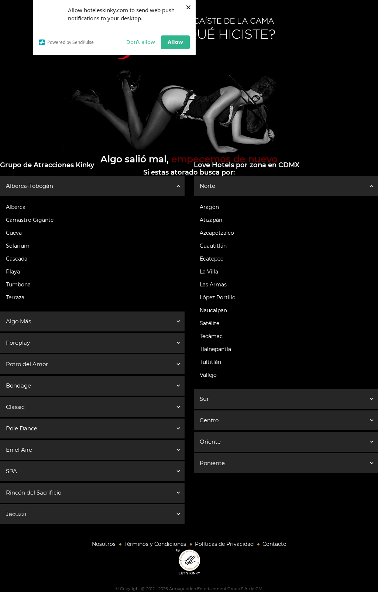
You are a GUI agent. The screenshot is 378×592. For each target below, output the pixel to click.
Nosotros (104, 544)
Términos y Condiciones (155, 544)
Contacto (274, 544)
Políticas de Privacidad (224, 544)
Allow (175, 41)
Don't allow (140, 41)
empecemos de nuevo (224, 159)
